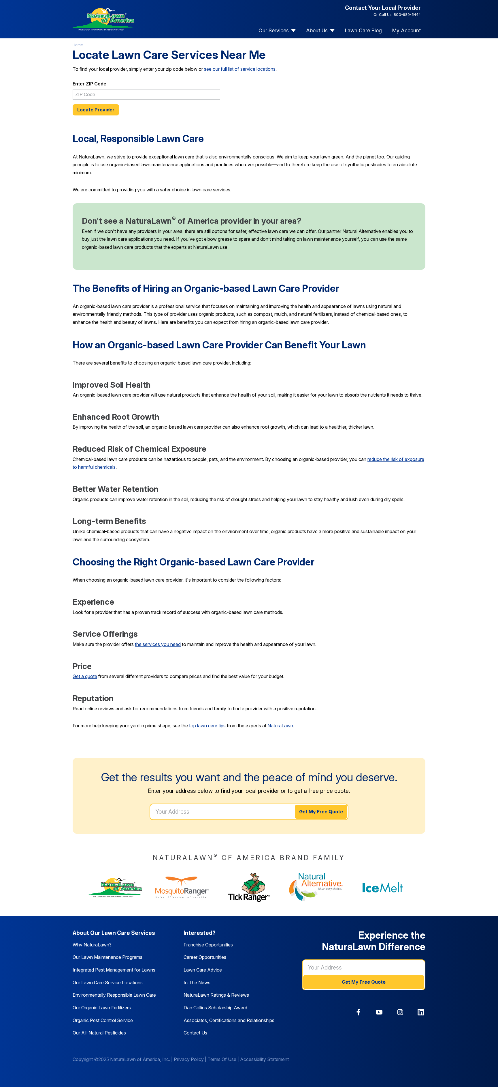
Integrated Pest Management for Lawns (114, 970)
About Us (317, 30)
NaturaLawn (280, 726)
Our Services (274, 30)
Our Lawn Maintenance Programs (107, 957)
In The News (197, 982)
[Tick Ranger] (249, 887)
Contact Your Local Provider (383, 7)
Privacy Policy (189, 1059)
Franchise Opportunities (208, 945)
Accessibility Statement (264, 1059)
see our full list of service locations (240, 69)
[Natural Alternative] (315, 887)
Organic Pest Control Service (103, 1020)
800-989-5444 (407, 14)
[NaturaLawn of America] (115, 887)
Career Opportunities (205, 957)
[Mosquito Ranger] (182, 887)
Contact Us (195, 1033)
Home (78, 44)
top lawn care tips (207, 726)
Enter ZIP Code (89, 84)
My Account (406, 30)
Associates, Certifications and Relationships (229, 1020)
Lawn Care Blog (363, 30)
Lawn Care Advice (203, 970)
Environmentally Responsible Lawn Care (114, 995)
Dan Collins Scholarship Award (215, 1008)
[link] (358, 1012)
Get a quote (85, 676)
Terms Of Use (221, 1059)
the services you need (158, 644)
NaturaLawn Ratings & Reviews (216, 995)
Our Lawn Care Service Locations (108, 982)
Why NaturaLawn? (92, 945)
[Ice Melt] (382, 887)
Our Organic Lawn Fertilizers (102, 1008)
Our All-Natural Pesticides (99, 1033)
